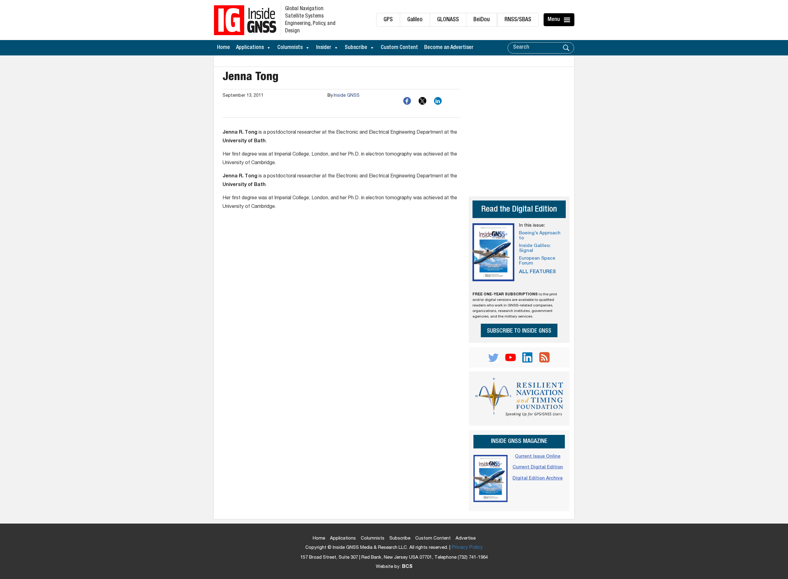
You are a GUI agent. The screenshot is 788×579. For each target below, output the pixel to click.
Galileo (415, 20)
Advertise (466, 538)
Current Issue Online (538, 456)
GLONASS (448, 20)
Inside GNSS (347, 96)
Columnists (290, 48)
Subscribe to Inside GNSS (519, 331)
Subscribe (356, 48)
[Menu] (567, 19)
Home (223, 48)
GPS (388, 20)
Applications (250, 48)
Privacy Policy (467, 547)
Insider (323, 48)
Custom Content (399, 48)
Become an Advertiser (448, 48)
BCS (407, 567)
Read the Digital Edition (519, 210)
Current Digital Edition (538, 467)
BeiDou (481, 20)
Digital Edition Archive (538, 478)
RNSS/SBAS (518, 20)
